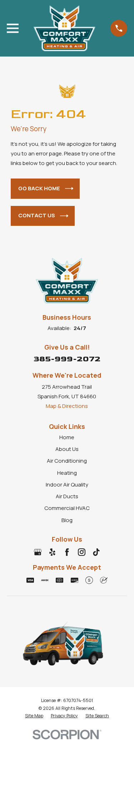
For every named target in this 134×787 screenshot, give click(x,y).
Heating (67, 473)
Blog (67, 520)
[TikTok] (96, 552)
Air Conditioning (67, 460)
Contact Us (36, 215)
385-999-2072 (67, 359)
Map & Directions (67, 406)
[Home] (64, 28)
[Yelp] (52, 552)
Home (66, 437)
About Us (67, 449)
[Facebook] (67, 552)
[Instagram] (81, 552)
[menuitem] (34, 716)
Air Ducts (67, 496)
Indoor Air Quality (67, 484)
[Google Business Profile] (37, 552)
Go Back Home (39, 188)
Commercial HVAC (67, 508)
